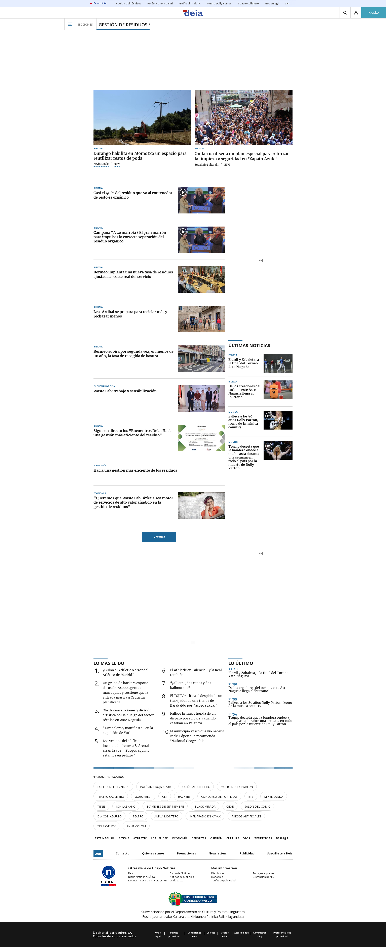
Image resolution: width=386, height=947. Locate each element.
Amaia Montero (166, 816)
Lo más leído (108, 663)
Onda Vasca (176, 880)
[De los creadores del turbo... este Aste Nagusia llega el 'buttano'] (278, 391)
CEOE (230, 806)
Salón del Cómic (257, 806)
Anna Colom (136, 826)
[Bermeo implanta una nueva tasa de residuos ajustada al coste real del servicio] (201, 279)
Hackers (184, 797)
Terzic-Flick (106, 826)
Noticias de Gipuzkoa (182, 877)
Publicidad (247, 853)
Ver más (159, 537)
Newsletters (218, 853)
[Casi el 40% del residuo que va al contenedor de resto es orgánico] (201, 200)
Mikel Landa (273, 797)
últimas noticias (249, 345)
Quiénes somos (153, 853)
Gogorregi (143, 797)
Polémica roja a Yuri (155, 787)
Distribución (218, 873)
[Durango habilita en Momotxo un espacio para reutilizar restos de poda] (142, 117)
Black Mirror (205, 806)
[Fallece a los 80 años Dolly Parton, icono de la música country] (278, 422)
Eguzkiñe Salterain (207, 164)
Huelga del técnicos (113, 787)
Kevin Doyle (101, 164)
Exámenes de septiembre (165, 806)
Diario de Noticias (180, 873)
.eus (98, 853)
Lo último (240, 663)
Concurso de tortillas (219, 797)
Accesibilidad (241, 932)
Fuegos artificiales (246, 816)
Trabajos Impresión (264, 873)
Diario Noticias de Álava (142, 877)
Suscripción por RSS (264, 877)
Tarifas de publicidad (223, 880)
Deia (130, 873)
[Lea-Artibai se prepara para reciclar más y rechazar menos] (201, 319)
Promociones (186, 853)
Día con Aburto (109, 816)
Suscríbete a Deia (280, 853)
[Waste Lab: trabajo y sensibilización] (201, 398)
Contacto (122, 853)
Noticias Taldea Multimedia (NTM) (147, 880)
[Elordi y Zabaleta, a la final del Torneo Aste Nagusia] (278, 363)
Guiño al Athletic (196, 787)
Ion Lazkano (126, 806)
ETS (250, 797)
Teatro (138, 816)
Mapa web (217, 877)
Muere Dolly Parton (237, 787)
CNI (164, 797)
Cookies (211, 932)
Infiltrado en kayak (205, 816)
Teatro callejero (110, 797)
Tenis (101, 806)
